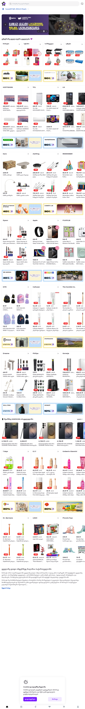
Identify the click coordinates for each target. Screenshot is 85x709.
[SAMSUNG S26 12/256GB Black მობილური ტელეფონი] (65, 430)
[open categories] (21, 707)
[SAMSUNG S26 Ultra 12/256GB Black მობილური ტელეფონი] (28, 430)
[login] (78, 707)
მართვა (55, 699)
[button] (35, 706)
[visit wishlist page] (49, 707)
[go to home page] (4, 4)
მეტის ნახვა (6, 588)
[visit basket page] (64, 707)
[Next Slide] (80, 25)
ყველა (79, 419)
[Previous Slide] (5, 25)
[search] (11, 4)
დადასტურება (30, 699)
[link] (42, 24)
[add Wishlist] (17, 424)
